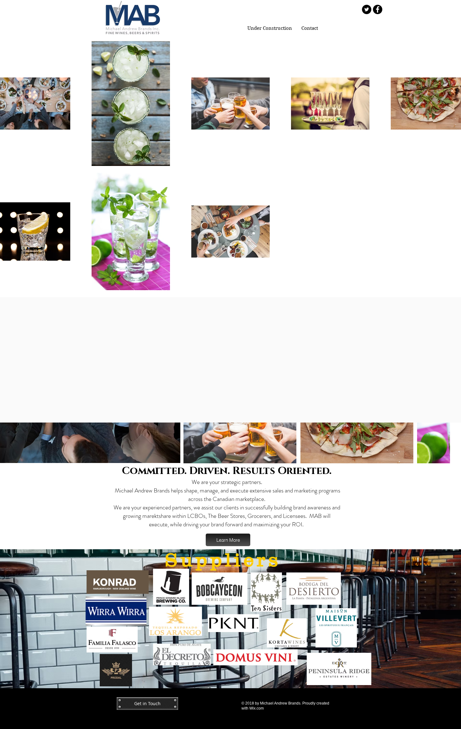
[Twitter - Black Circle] (366, 9)
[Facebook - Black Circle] (377, 9)
